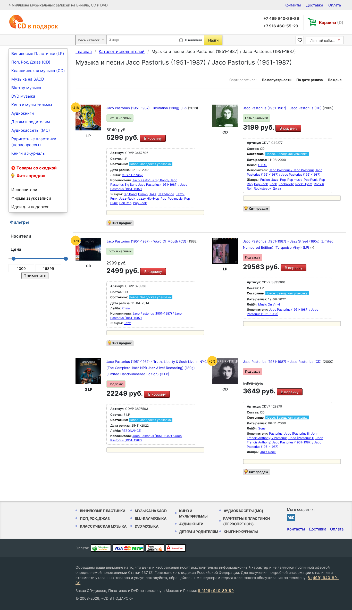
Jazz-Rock (127, 198)
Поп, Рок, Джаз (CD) (31, 62)
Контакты (292, 5)
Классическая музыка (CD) (38, 70)
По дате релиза (309, 80)
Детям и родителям (30, 121)
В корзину (153, 138)
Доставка (314, 5)
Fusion (143, 194)
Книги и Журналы (28, 153)
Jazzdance (166, 194)
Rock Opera (303, 184)
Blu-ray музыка (26, 87)
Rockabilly (286, 184)
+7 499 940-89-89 (281, 18)
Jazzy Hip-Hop (148, 198)
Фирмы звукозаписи (31, 198)
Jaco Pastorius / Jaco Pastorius (291, 170)
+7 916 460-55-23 (280, 26)
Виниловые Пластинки (102, 511)
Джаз (277, 188)
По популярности (276, 80)
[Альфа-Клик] (176, 548)
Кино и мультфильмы (31, 104)
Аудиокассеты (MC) (30, 130)
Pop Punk (311, 180)
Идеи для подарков (30, 206)
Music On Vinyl (132, 175)
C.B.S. (262, 165)
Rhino (126, 308)
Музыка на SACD (27, 79)
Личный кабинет (324, 40)
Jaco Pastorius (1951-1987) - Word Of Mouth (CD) (146, 241)
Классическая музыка (103, 526)
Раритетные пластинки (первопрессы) (33, 141)
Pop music (175, 198)
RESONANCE (131, 431)
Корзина (331, 22)
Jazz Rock (268, 452)
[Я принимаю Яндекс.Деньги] (155, 548)
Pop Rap (125, 203)
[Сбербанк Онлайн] (101, 548)
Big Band (130, 194)
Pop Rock (140, 203)
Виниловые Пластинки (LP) (37, 53)
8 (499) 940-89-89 (216, 590)
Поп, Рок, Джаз (95, 518)
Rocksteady (262, 188)
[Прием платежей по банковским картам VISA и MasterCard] (128, 548)
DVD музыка (23, 96)
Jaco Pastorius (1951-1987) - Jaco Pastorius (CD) (283, 108)
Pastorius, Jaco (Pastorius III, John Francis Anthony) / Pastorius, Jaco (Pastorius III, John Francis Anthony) (285, 438)
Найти (213, 40)
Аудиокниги (22, 113)
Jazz (152, 194)
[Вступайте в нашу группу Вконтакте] (291, 517)
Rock (273, 184)
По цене (335, 80)
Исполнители (24, 189)
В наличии (193, 40)
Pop (163, 198)
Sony (262, 428)
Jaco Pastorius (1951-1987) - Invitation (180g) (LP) (147, 108)
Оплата (334, 5)
